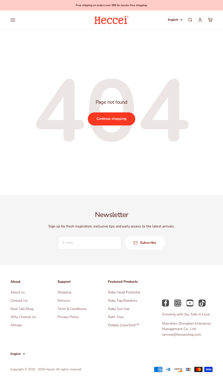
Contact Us (19, 300)
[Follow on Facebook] (165, 303)
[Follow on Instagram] (177, 303)
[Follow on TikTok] (202, 303)
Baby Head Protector (124, 292)
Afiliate (16, 325)
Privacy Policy (68, 317)
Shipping (64, 292)
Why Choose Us (23, 317)
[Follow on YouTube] (189, 303)
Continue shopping (111, 118)
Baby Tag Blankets (122, 300)
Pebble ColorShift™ (123, 325)
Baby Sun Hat (118, 308)
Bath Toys (116, 317)
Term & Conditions (72, 308)
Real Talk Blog (21, 308)
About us (17, 292)
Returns (63, 300)
